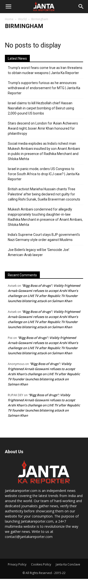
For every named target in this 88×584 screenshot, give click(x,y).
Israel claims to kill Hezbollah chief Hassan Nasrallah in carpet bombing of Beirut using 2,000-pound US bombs (41, 108)
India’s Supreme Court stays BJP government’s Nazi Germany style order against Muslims (44, 237)
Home (9, 19)
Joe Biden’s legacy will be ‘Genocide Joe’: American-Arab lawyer (39, 252)
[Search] (81, 6)
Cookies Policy (41, 564)
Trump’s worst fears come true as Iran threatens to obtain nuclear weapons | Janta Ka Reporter (45, 70)
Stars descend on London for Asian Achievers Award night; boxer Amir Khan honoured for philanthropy (43, 128)
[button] (8, 6)
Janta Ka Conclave (68, 564)
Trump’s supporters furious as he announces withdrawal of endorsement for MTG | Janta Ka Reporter (44, 88)
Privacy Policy (17, 564)
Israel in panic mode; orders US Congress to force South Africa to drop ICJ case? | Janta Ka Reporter (43, 174)
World (22, 19)
